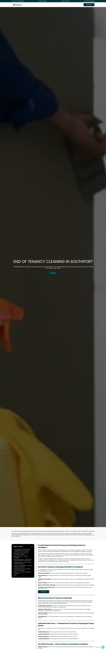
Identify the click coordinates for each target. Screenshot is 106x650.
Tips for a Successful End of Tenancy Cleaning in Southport (23, 566)
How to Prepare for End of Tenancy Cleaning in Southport (22, 569)
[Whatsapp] (102, 647)
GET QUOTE (53, 273)
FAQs (15, 575)
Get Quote (89, 4)
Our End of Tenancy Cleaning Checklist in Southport (21, 553)
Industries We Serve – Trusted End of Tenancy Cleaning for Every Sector (23, 560)
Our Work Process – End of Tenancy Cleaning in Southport (22, 563)
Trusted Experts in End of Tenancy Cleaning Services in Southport (22, 550)
